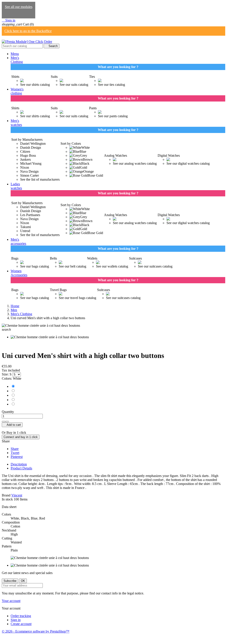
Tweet (15, 453)
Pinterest (17, 457)
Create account (21, 624)
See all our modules (18, 7)
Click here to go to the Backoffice (28, 31)
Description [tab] (19, 464)
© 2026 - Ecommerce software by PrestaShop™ (35, 631)
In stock (7, 499)
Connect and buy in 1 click (21, 437)
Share (15, 449)
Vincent (16, 495)
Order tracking (21, 616)
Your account (11, 601)
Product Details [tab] (21, 468)
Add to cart (12, 424)
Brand (6, 495)
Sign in (16, 620)
